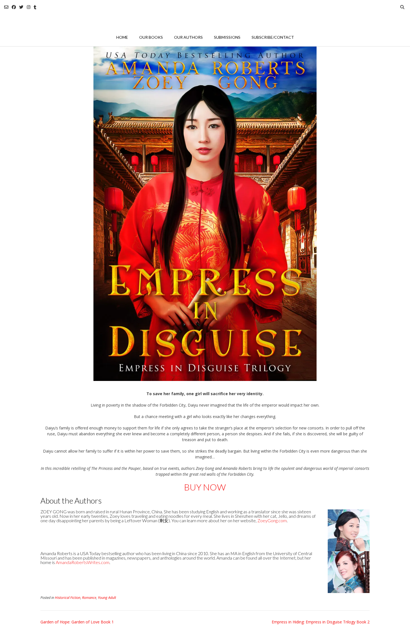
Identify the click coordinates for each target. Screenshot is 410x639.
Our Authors (188, 37)
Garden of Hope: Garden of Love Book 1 (77, 622)
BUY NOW (205, 487)
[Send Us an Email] (6, 7)
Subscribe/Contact (273, 37)
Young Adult (107, 597)
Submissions (227, 37)
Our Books (151, 37)
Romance (89, 597)
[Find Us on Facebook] (14, 7)
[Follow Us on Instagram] (28, 7)
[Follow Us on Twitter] (21, 7)
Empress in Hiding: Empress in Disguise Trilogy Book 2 (321, 622)
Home (122, 37)
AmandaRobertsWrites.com (82, 562)
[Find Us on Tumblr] (35, 7)
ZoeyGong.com (272, 520)
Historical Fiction (67, 597)
